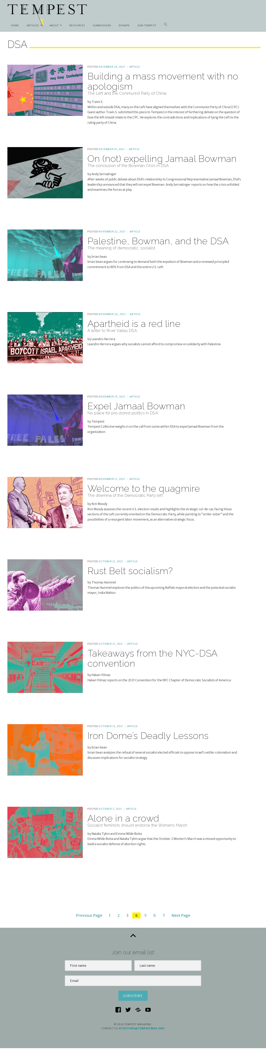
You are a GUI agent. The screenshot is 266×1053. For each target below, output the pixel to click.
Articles (33, 25)
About (54, 25)
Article (134, 66)
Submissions (102, 25)
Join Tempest (146, 25)
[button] (165, 24)
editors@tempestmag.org (143, 1028)
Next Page (181, 915)
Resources (77, 25)
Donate (124, 25)
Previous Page (89, 915)
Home (15, 25)
